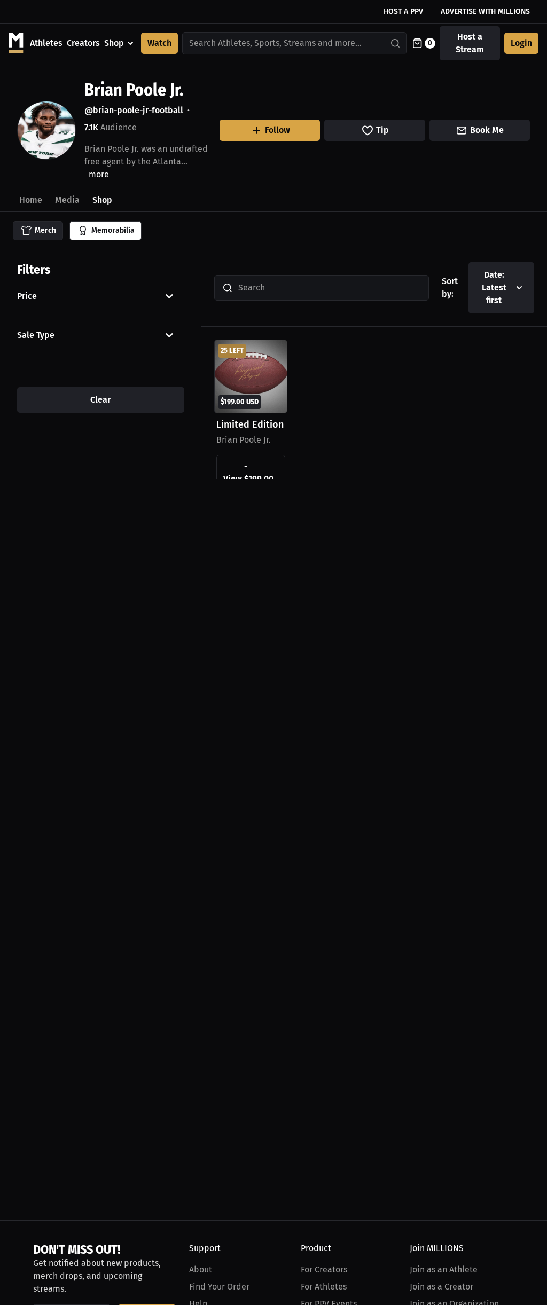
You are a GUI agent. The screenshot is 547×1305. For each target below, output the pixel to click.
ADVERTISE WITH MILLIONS (485, 11)
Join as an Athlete (444, 1269)
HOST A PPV (403, 11)
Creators (83, 43)
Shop (114, 43)
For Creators (324, 1269)
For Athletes (324, 1287)
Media (67, 200)
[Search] (396, 43)
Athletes (46, 43)
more (99, 174)
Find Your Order (219, 1287)
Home (30, 200)
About (200, 1269)
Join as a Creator (441, 1287)
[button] (96, 296)
